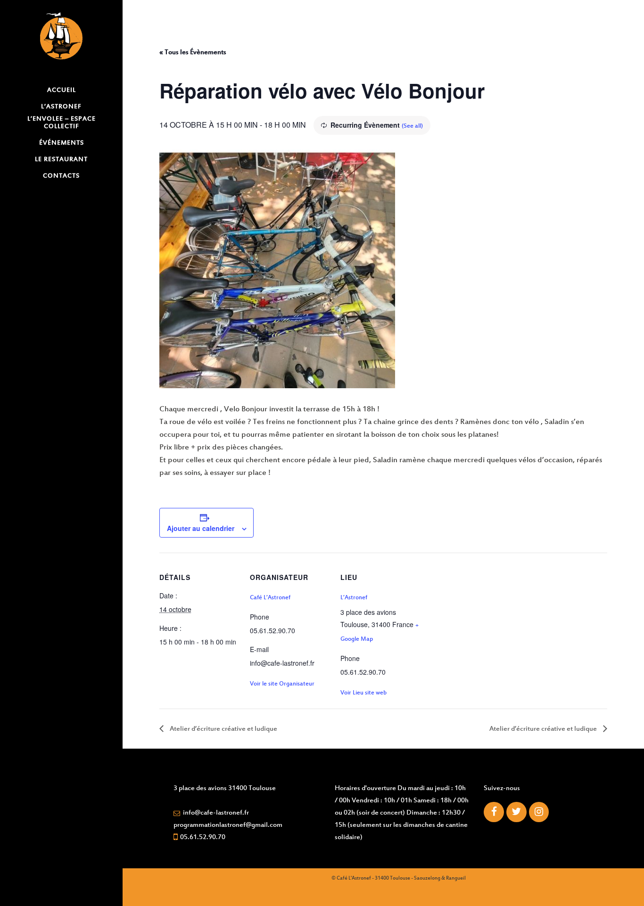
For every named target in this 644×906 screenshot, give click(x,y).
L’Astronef (353, 598)
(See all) (412, 126)
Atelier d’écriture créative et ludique (222, 729)
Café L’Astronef (270, 598)
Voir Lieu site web (363, 693)
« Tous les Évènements (192, 53)
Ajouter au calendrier (200, 528)
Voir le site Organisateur (282, 684)
